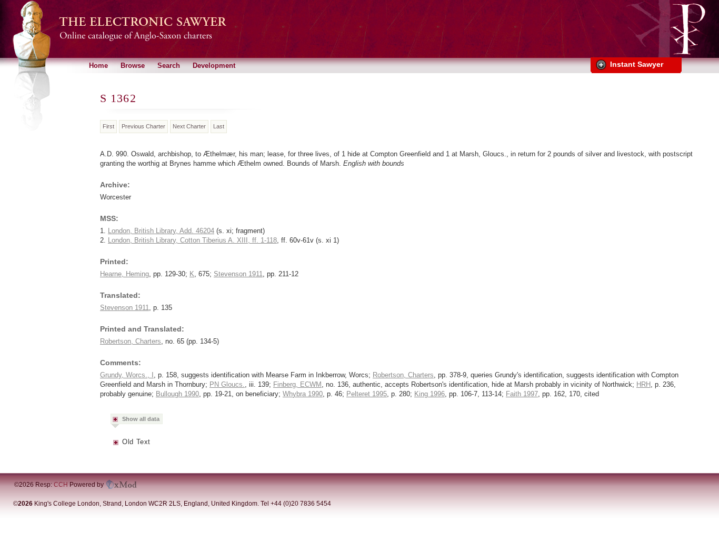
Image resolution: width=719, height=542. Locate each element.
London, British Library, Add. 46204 (161, 231)
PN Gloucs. (227, 384)
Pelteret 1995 (366, 394)
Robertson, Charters (130, 341)
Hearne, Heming (124, 274)
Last (218, 126)
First (108, 126)
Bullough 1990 (177, 394)
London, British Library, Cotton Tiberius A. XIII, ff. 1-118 (192, 240)
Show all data (140, 419)
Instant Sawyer (636, 64)
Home (98, 65)
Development (214, 65)
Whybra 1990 (303, 394)
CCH (61, 484)
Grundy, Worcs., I (127, 375)
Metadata (116, 445)
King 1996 (429, 394)
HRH (643, 384)
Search (168, 65)
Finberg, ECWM (297, 384)
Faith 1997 (522, 394)
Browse (133, 65)
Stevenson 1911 (238, 274)
